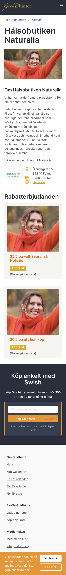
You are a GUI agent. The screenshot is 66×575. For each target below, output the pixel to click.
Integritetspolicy (18, 546)
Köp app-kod (16, 520)
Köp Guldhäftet (26, 419)
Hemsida (39, 182)
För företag (14, 493)
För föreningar (16, 486)
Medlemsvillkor (17, 539)
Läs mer (50, 567)
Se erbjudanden (15, 20)
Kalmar (36, 20)
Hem (10, 464)
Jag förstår (50, 558)
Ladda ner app (17, 512)
